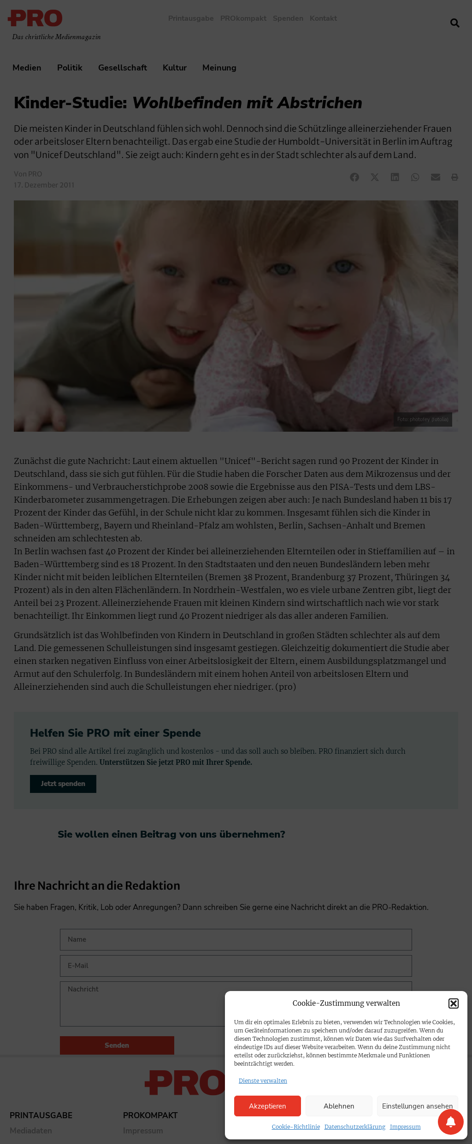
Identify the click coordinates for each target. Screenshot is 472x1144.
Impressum (405, 1126)
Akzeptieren (267, 1106)
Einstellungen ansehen (417, 1106)
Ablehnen (339, 1106)
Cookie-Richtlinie (296, 1126)
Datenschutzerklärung (354, 1126)
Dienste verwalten (263, 1080)
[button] (453, 1003)
